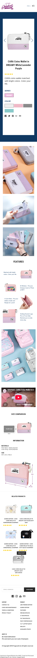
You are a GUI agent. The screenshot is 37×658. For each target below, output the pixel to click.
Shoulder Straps (25, 629)
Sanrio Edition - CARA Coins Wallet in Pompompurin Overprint (10, 520)
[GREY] (27, 105)
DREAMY (9, 95)
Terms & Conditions (8, 610)
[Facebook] (13, 596)
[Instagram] (16, 596)
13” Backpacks (24, 615)
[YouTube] (20, 596)
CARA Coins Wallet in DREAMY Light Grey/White (18, 570)
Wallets (22, 626)
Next (31, 40)
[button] (9, 74)
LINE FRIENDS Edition (26, 604)
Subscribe (29, 589)
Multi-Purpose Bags (26, 621)
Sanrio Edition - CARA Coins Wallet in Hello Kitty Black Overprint (26, 545)
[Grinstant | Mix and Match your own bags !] (7, 6)
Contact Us (5, 604)
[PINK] (18, 105)
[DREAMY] (9, 95)
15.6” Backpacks (25, 618)
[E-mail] (24, 596)
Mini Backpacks (25, 613)
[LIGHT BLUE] (9, 111)
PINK (18, 105)
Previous (5, 40)
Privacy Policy (6, 613)
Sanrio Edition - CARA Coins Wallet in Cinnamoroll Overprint (10, 545)
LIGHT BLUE (9, 111)
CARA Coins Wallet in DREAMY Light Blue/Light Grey (26, 520)
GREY (27, 105)
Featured (23, 610)
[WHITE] (9, 105)
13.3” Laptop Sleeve (26, 624)
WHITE (9, 105)
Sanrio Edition (24, 607)
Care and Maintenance (9, 607)
